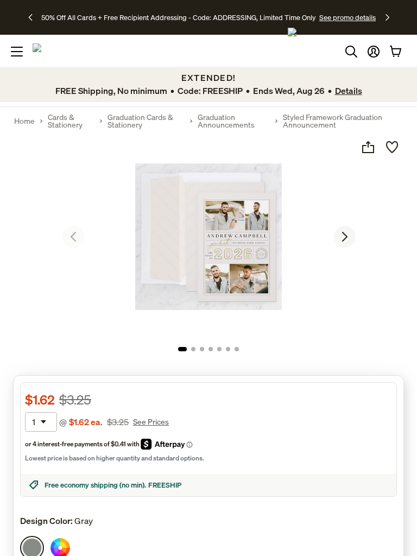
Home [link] (24, 121)
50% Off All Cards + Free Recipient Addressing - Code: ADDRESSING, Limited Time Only (178, 17)
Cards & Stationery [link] (65, 121)
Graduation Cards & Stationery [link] (140, 121)
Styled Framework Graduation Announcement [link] (332, 121)
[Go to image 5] (219, 349)
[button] (374, 52)
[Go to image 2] (193, 349)
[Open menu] (17, 51)
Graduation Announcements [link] (226, 121)
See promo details (347, 17)
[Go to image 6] (228, 349)
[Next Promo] (387, 17)
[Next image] (345, 237)
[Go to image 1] (182, 349)
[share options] (368, 147)
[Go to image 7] (237, 349)
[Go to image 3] (202, 349)
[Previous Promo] (34, 17)
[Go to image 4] (210, 349)
